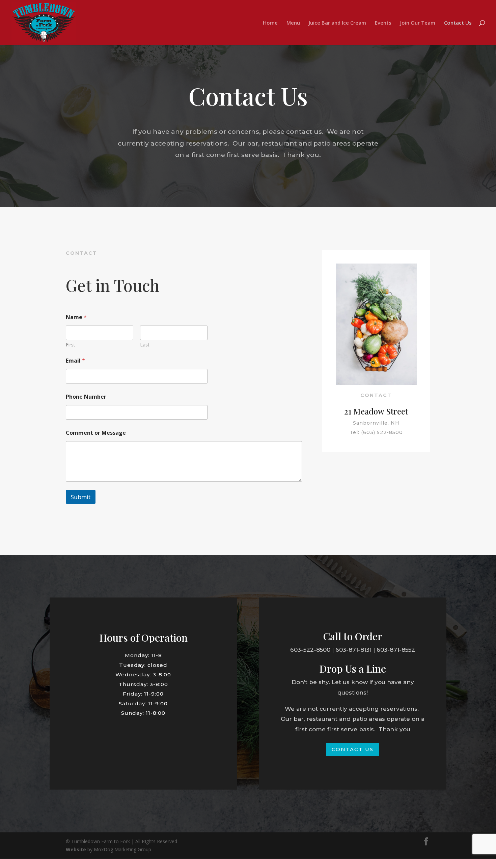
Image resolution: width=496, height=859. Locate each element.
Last (144, 344)
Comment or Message (96, 433)
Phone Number (86, 397)
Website (76, 849)
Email (75, 361)
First (70, 344)
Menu (293, 23)
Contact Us (458, 23)
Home (270, 23)
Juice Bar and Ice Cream (337, 23)
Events (383, 23)
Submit (80, 497)
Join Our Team (417, 23)
